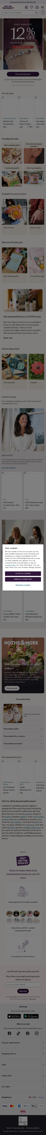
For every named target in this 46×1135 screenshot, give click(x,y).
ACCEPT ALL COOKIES (23, 573)
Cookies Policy (10, 565)
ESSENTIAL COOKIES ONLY (23, 579)
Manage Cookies (23, 585)
